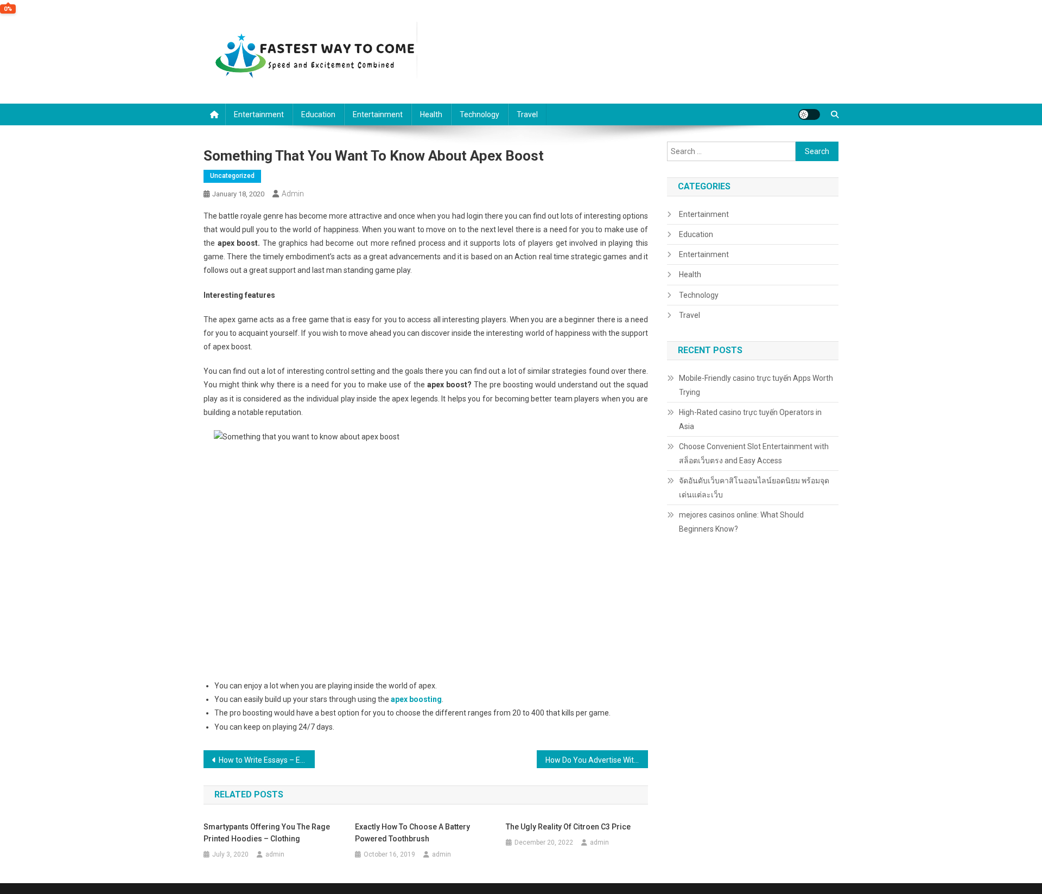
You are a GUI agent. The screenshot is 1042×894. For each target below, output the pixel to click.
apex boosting (416, 699)
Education (318, 114)
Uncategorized (232, 176)
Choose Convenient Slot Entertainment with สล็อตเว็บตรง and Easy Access (754, 453)
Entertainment (259, 114)
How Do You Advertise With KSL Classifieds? (596, 760)
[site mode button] (809, 114)
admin (293, 193)
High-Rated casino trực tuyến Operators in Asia (750, 419)
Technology (479, 114)
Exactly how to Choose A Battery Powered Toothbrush (412, 832)
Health (431, 114)
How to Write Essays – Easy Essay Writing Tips (267, 760)
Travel (527, 114)
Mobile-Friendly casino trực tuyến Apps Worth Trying (756, 385)
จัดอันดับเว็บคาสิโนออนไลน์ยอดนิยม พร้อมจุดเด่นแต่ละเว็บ (754, 487)
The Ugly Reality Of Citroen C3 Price (568, 826)
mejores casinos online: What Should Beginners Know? (741, 521)
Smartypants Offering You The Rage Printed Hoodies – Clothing (267, 832)
